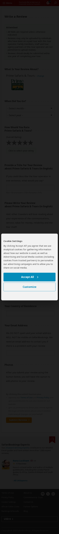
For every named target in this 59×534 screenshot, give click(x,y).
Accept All (27, 277)
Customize (29, 287)
